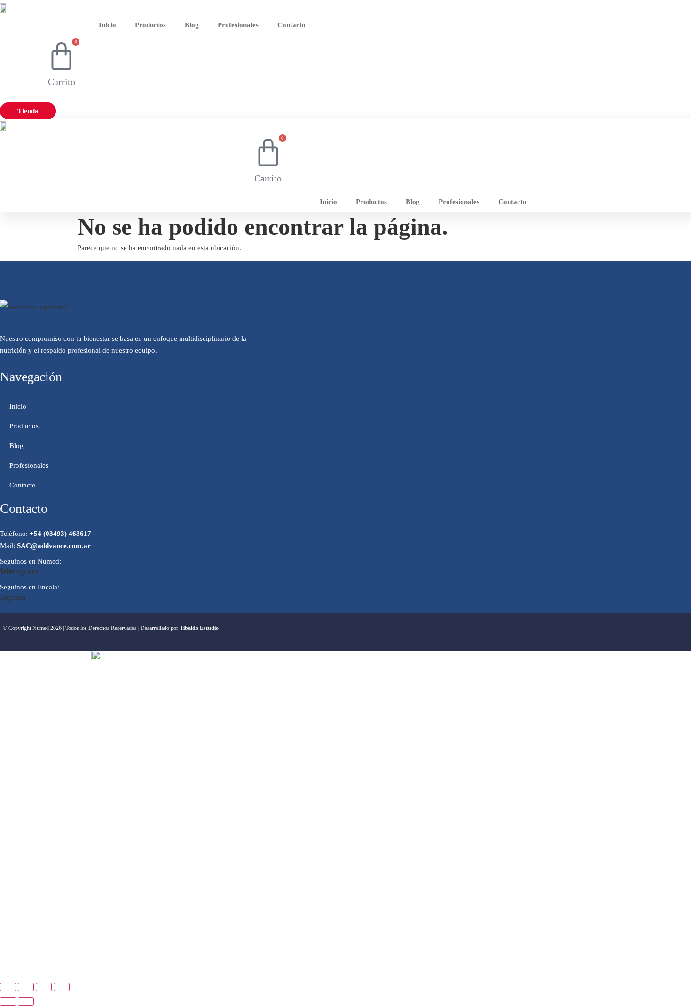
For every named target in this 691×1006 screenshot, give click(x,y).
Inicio (107, 25)
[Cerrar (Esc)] (62, 987)
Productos (150, 25)
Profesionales (238, 25)
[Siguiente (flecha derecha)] (26, 1001)
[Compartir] (44, 987)
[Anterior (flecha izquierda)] (8, 1001)
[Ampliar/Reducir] (8, 987)
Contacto (291, 25)
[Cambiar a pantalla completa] (26, 987)
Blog (192, 25)
